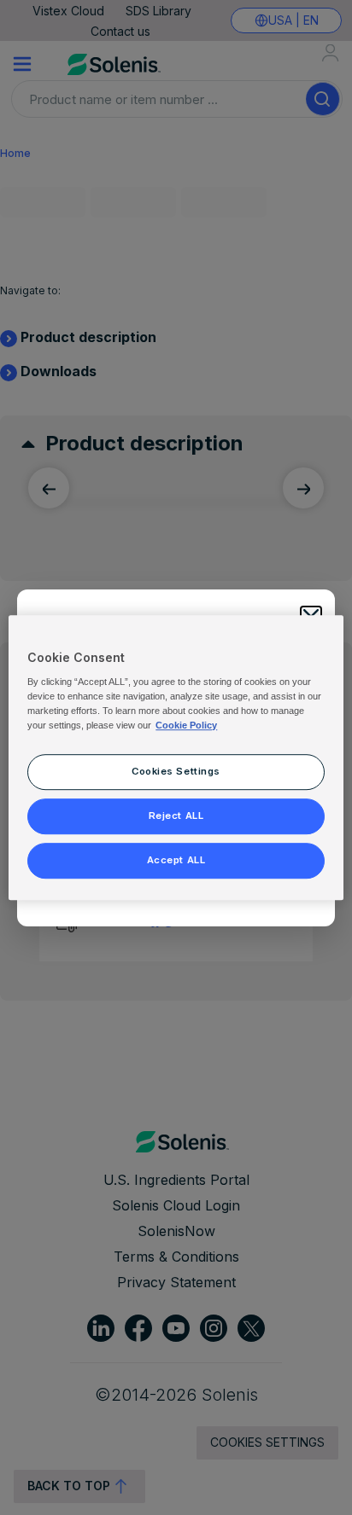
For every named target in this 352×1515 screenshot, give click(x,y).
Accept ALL (176, 860)
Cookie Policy (186, 725)
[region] (176, 757)
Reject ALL (176, 815)
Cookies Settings (176, 771)
